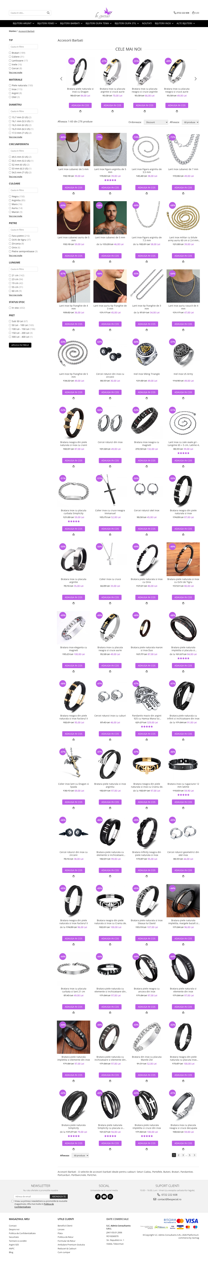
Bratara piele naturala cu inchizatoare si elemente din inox (110, 1058)
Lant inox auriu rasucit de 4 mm (183, 307)
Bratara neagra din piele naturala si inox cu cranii (73, 444)
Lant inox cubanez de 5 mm (73, 169)
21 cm (15, 275)
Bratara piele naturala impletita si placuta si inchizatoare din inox (183, 649)
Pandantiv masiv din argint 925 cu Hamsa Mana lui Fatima (146, 717)
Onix (14, 247)
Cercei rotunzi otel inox (146, 510)
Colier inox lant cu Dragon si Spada (73, 785)
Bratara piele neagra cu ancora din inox (147, 990)
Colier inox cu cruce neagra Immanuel (110, 512)
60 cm (15, 290)
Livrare (61, 1229)
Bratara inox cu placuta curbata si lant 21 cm (73, 990)
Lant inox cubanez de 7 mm (183, 169)
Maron (15, 211)
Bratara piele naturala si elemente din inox (183, 990)
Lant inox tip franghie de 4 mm (73, 307)
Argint (15, 93)
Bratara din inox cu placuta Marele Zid (147, 1058)
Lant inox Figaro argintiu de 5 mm (110, 171)
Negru (15, 196)
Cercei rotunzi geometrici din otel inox (183, 854)
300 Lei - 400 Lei (20, 336)
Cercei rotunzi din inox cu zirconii (110, 375)
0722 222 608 (169, 1194)
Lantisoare (17, 60)
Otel (14, 97)
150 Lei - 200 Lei (20, 332)
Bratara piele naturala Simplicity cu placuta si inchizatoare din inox (110, 1127)
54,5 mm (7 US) (20, 172)
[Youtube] (104, 1197)
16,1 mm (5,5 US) (21, 121)
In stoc (15, 307)
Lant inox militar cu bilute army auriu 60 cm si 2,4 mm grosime (183, 239)
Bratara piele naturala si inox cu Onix (146, 581)
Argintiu (16, 200)
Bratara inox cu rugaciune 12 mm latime (183, 785)
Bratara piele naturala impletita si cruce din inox (147, 1127)
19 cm (15, 283)
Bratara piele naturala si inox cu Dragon (80, 90)
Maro (15, 204)
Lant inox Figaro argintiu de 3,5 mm (147, 171)
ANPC (11, 1248)
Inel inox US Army (183, 374)
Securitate (14, 1237)
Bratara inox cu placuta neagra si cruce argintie (145, 90)
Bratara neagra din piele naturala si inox (183, 512)
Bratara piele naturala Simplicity (74, 1127)
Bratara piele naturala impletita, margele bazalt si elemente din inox (183, 922)
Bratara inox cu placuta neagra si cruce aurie (176, 90)
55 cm (15, 287)
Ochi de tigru (19, 239)
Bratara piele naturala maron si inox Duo (147, 649)
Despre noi (14, 1229)
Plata (60, 1233)
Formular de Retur (66, 1240)
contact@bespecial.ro (169, 1199)
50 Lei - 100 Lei (20, 325)
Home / (13, 31)
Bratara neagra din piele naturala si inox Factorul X (73, 717)
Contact (13, 1225)
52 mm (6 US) (19, 164)
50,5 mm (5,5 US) (21, 160)
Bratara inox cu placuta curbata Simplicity (73, 512)
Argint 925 (14, 1244)
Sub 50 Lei (17, 321)
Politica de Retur (65, 1237)
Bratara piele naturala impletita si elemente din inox (73, 1058)
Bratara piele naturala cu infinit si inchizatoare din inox (183, 717)
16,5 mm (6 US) (20, 125)
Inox (14, 89)
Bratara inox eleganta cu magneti (73, 649)
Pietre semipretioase (23, 251)
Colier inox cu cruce (110, 579)
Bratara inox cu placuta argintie (73, 581)
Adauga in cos (112, 105)
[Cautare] (48, 13)
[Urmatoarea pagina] (194, 1155)
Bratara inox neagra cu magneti (146, 444)
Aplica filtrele (20, 345)
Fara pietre (18, 235)
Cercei (15, 68)
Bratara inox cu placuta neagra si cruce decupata (183, 1127)
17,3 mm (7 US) (20, 132)
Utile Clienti (66, 1219)
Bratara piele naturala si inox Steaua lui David (146, 922)
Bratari (15, 52)
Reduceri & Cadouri (67, 1248)
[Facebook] (98, 1197)
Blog (11, 1252)
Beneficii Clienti (65, 1225)
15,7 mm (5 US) (20, 117)
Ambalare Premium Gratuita (71, 1244)
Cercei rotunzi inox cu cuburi (110, 715)
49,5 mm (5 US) (20, 156)
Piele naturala (19, 85)
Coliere (16, 56)
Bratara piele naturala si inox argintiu (110, 785)
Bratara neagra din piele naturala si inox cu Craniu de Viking (146, 785)
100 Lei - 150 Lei (20, 329)
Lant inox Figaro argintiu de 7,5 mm (147, 239)
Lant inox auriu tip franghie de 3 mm (110, 307)
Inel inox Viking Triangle (147, 374)
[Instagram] (110, 1197)
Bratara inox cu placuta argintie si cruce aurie (112, 90)
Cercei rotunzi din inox (110, 442)
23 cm (15, 279)
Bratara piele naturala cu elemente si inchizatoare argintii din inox (110, 854)
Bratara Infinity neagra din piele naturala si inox (146, 854)
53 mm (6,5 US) (20, 168)
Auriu (15, 208)
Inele (14, 64)
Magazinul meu (19, 1219)
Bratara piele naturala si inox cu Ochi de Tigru (183, 581)
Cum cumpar (64, 1252)
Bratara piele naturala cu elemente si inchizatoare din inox (110, 990)
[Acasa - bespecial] (104, 12)
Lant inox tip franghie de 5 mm (73, 375)
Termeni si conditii (17, 1240)
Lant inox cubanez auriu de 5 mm (73, 239)
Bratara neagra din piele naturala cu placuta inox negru (183, 1058)
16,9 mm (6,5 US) (21, 128)
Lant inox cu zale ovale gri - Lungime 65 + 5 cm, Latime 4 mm (183, 444)
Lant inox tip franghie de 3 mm (146, 307)
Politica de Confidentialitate (22, 1233)
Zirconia (16, 243)
